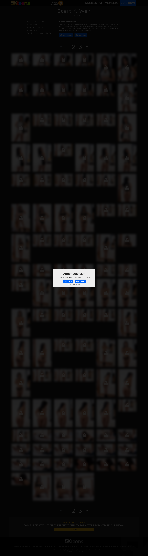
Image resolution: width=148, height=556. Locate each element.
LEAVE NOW (80, 281)
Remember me (75, 284)
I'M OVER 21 (68, 281)
